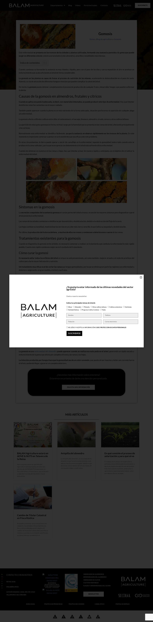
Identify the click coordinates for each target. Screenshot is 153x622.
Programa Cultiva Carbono (90, 310)
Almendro (78, 307)
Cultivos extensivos (116, 307)
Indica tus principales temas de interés (80, 303)
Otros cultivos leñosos (100, 307)
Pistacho (87, 307)
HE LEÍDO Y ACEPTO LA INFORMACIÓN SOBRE (97, 327)
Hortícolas (128, 307)
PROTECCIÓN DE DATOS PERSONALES (113, 327)
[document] (76, 311)
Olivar (70, 307)
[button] (140, 277)
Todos (104, 310)
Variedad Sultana (73, 310)
